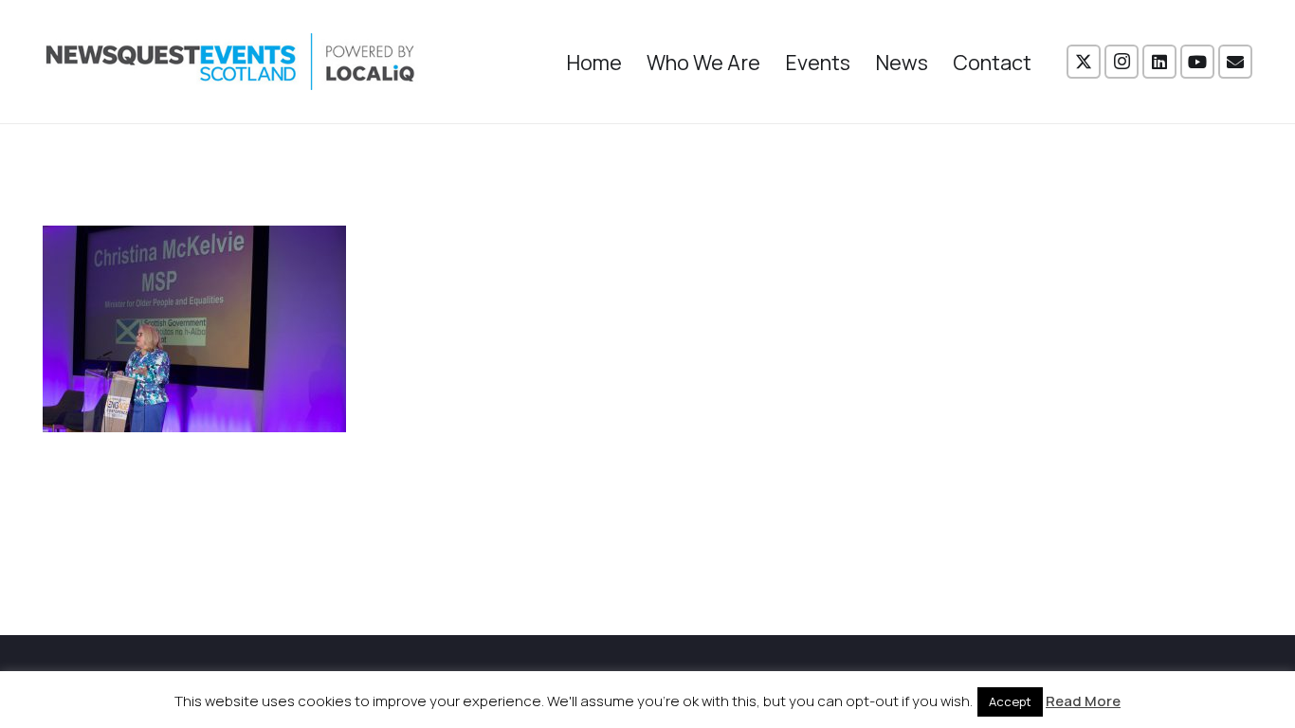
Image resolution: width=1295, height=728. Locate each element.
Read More (1083, 701)
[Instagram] (1121, 62)
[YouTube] (1197, 62)
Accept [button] (1010, 701)
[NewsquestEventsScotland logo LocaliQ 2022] (230, 61)
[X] (1084, 62)
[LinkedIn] (1159, 62)
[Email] (1235, 62)
